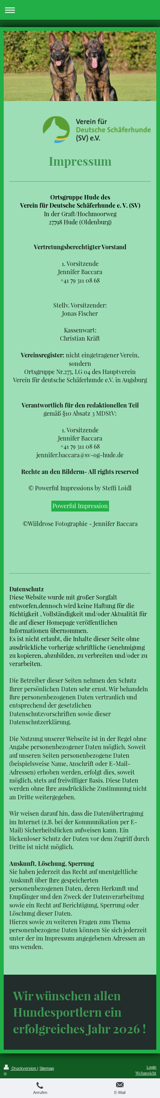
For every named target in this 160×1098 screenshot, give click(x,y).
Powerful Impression (80, 506)
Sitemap (46, 1068)
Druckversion (23, 1068)
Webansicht (145, 1073)
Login (151, 1067)
